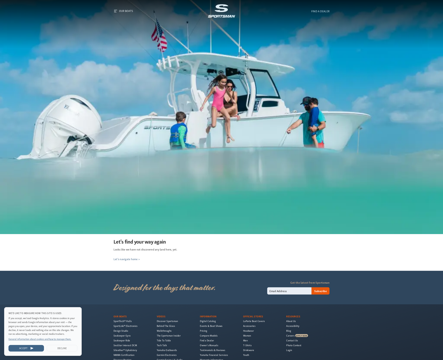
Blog (288, 330)
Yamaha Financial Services (214, 355)
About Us (291, 321)
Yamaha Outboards (167, 350)
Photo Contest (293, 345)
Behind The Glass (166, 326)
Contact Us (292, 340)
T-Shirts (247, 345)
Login (289, 350)
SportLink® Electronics (126, 326)
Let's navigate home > (127, 259)
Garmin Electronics (167, 355)
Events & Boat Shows (211, 326)
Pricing (203, 330)
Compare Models (209, 335)
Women (247, 335)
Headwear (248, 330)
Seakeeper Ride (122, 340)
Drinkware (248, 350)
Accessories (249, 326)
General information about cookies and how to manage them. (39, 339)
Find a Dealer (207, 340)
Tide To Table (164, 340)
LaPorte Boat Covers (254, 321)
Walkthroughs (164, 330)
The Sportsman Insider (169, 335)
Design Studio (121, 330)
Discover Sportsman (167, 321)
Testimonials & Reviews (212, 350)
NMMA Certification (124, 355)
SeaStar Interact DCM (125, 345)
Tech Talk (162, 345)
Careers (290, 335)
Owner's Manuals (209, 345)
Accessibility (292, 326)
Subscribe (320, 291)
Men (245, 340)
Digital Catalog (208, 321)
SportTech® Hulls (123, 321)
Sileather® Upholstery (125, 350)
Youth (246, 355)
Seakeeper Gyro (122, 335)
